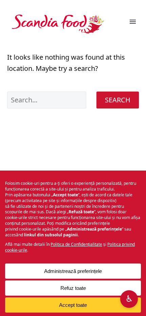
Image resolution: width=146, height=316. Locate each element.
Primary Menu (133, 24)
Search (117, 99)
